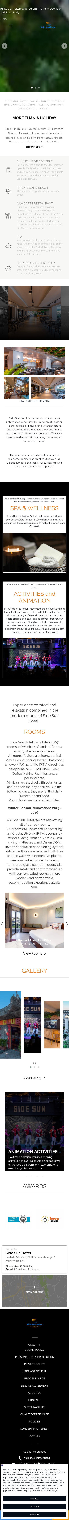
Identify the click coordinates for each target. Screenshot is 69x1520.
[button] (31, 1067)
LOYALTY (34, 1435)
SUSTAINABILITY (34, 1407)
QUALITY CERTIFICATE (34, 1414)
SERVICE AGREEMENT (34, 1385)
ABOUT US (34, 1392)
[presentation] (33, 1063)
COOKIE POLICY (34, 1349)
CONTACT (34, 1400)
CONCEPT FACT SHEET (34, 1428)
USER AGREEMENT (34, 1371)
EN (3, 19)
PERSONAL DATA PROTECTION (34, 1357)
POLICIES (34, 1421)
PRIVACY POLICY (34, 1364)
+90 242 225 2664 (36, 1458)
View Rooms (34, 953)
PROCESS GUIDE (34, 1378)
